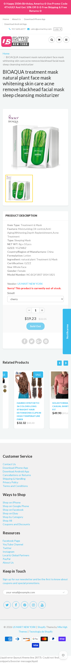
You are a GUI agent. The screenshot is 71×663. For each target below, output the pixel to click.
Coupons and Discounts (16, 524)
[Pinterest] (24, 605)
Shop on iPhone (12, 502)
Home (6, 19)
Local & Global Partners (16, 555)
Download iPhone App (34, 19)
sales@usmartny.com (41, 29)
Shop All (7, 520)
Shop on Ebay (10, 513)
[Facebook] (15, 605)
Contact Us (9, 464)
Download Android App (15, 24)
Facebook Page (11, 540)
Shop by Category (13, 516)
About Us (16, 19)
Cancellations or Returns (17, 475)
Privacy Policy (10, 482)
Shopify (42, 627)
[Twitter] (7, 605)
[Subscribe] (63, 592)
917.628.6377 (18, 29)
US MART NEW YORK (30, 283)
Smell (11, 293)
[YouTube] (42, 605)
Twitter (7, 548)
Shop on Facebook (13, 509)
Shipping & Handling (14, 478)
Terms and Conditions (15, 485)
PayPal (6, 558)
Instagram (8, 551)
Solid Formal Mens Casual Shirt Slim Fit (55, 406)
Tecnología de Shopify (41, 631)
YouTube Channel (13, 544)
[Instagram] (33, 605)
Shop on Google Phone (16, 506)
